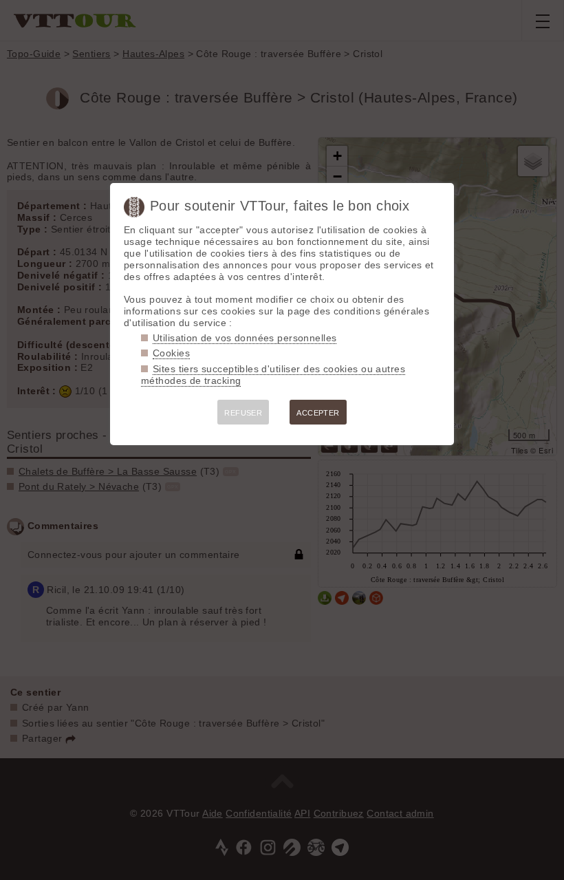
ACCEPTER (317, 413)
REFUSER (243, 413)
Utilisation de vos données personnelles (244, 337)
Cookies (171, 352)
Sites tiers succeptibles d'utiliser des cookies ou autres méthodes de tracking (273, 374)
